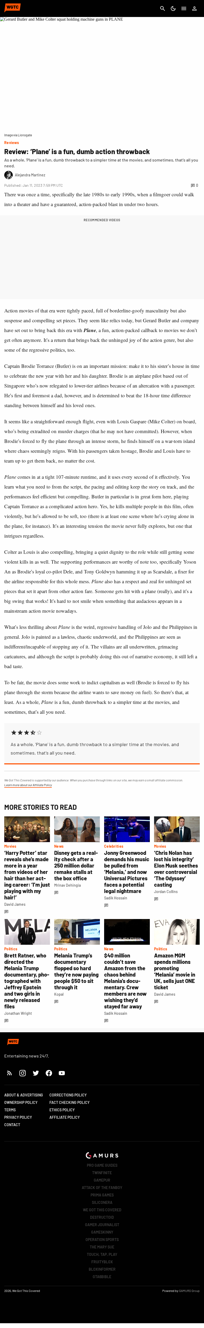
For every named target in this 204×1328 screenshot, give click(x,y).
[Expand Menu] (183, 8)
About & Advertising (23, 1095)
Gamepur (102, 1180)
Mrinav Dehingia (67, 885)
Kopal (58, 994)
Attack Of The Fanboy (102, 1187)
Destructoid (102, 1217)
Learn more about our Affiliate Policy (28, 785)
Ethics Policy (62, 1110)
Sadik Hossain (115, 898)
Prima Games (102, 1195)
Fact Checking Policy (69, 1102)
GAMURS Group (189, 1290)
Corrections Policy (68, 1095)
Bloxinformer (102, 1269)
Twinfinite (102, 1172)
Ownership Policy (20, 1102)
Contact (12, 1124)
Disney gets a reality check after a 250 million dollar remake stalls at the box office (76, 865)
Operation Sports (102, 1239)
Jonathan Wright (18, 1013)
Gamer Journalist (102, 1224)
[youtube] (61, 1073)
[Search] (162, 8)
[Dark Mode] (173, 8)
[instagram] (22, 1073)
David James (15, 904)
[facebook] (48, 1073)
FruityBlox (102, 1262)
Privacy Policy (18, 1117)
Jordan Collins (166, 891)
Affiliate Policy (64, 1117)
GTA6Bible (102, 1276)
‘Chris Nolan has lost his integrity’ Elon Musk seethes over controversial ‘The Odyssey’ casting (176, 869)
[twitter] (35, 1073)
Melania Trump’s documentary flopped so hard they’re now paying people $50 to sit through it (76, 971)
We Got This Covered (102, 1210)
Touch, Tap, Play (102, 1254)
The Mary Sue (102, 1247)
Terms (10, 1110)
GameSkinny (102, 1232)
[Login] (194, 8)
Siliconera (102, 1202)
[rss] (9, 1073)
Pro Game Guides (102, 1165)
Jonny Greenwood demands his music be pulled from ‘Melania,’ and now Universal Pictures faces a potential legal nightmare (126, 872)
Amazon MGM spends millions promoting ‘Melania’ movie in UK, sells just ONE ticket (174, 971)
